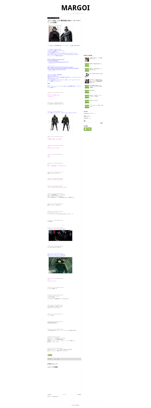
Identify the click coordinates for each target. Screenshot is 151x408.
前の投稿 (79, 394)
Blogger (77, 405)
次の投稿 (49, 394)
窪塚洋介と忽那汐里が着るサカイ (96, 63)
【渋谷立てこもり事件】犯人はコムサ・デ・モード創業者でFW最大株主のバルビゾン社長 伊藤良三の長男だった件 (96, 81)
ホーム (64, 394)
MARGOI (75, 8)
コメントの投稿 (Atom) (54, 396)
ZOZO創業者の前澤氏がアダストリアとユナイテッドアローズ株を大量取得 (96, 86)
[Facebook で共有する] (57, 359)
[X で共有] (56, 359)
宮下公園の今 (92, 90)
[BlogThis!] (55, 359)
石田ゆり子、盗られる (94, 100)
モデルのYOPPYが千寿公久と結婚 (96, 73)
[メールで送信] (54, 359)
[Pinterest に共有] (58, 359)
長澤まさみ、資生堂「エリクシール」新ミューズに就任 (96, 96)
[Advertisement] (92, 35)
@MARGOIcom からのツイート (90, 113)
